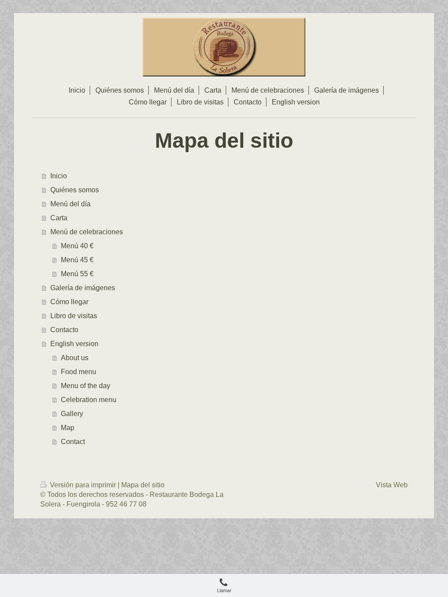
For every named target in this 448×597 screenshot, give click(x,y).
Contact (73, 441)
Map (67, 427)
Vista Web (392, 485)
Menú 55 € (77, 274)
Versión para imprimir (83, 485)
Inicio (58, 176)
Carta (58, 218)
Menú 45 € (77, 260)
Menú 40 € (77, 246)
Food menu (78, 371)
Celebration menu (88, 399)
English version (74, 343)
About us (74, 357)
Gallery (72, 413)
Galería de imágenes (82, 288)
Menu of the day (85, 385)
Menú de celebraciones (86, 232)
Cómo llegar (69, 301)
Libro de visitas (73, 315)
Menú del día (70, 204)
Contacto (64, 329)
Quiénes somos (74, 190)
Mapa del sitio (142, 485)
